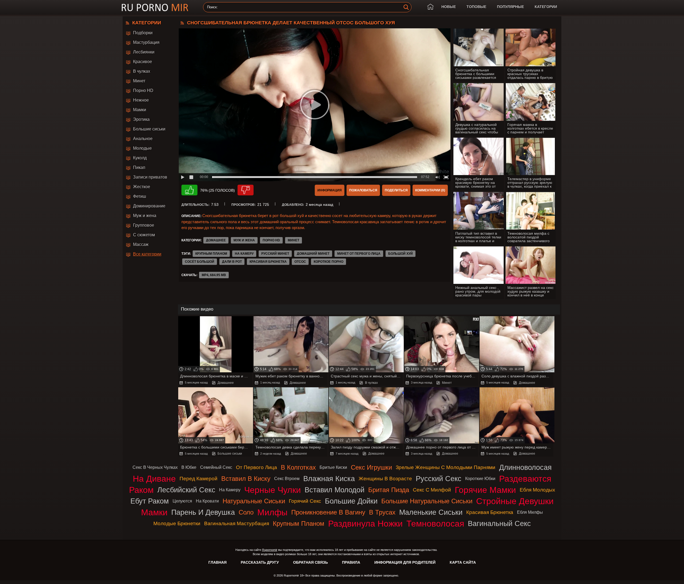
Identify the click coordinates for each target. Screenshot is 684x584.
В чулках (141, 71)
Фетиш (139, 196)
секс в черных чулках (155, 467)
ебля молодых (537, 490)
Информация (329, 190)
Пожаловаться (363, 190)
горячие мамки (485, 490)
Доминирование (149, 206)
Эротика (141, 119)
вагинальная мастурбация (236, 523)
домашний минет (313, 254)
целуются (182, 501)
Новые (448, 7)
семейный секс (216, 467)
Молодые (142, 148)
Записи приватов (150, 177)
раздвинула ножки (365, 523)
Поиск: (212, 7)
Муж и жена (144, 215)
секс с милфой (432, 490)
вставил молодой (334, 490)
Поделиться (396, 190)
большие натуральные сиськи (426, 501)
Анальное (143, 138)
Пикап (139, 167)
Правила (351, 562)
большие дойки (351, 501)
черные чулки (272, 490)
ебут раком (149, 501)
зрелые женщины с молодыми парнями (445, 467)
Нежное (141, 100)
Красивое (142, 61)
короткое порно (328, 262)
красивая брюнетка (268, 262)
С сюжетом (144, 235)
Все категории (147, 254)
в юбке (188, 467)
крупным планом (211, 254)
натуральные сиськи (254, 501)
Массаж (141, 244)
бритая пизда (388, 489)
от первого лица (256, 467)
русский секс (438, 478)
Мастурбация (146, 42)
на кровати (207, 501)
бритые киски (333, 467)
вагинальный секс (499, 523)
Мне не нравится (246, 190)
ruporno (155, 7)
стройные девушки (515, 501)
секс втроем (287, 478)
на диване (154, 478)
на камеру (244, 254)
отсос (300, 262)
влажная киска (329, 478)
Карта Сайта (463, 562)
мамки (154, 512)
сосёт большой (199, 262)
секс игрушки (371, 467)
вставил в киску (245, 478)
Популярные (510, 7)
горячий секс (305, 501)
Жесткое (141, 186)
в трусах (382, 512)
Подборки (143, 32)
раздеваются (525, 478)
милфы (272, 512)
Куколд (140, 158)
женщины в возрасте (385, 478)
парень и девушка (203, 512)
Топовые (476, 7)
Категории (546, 7)
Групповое (143, 225)
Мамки (139, 109)
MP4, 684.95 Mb (214, 275)
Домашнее (216, 240)
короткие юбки (480, 478)
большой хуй (400, 254)
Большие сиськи (149, 129)
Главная (217, 562)
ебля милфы (530, 512)
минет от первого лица (358, 254)
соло (246, 512)
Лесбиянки (143, 52)
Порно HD (143, 90)
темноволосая (435, 523)
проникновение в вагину (328, 512)
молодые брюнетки (176, 523)
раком (141, 490)
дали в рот (232, 262)
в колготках (298, 467)
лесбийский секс (186, 490)
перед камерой (198, 478)
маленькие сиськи (431, 512)
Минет (139, 81)
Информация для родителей (405, 562)
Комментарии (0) (430, 190)
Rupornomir (269, 549)
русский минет (275, 254)
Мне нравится (189, 190)
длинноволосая (525, 467)
